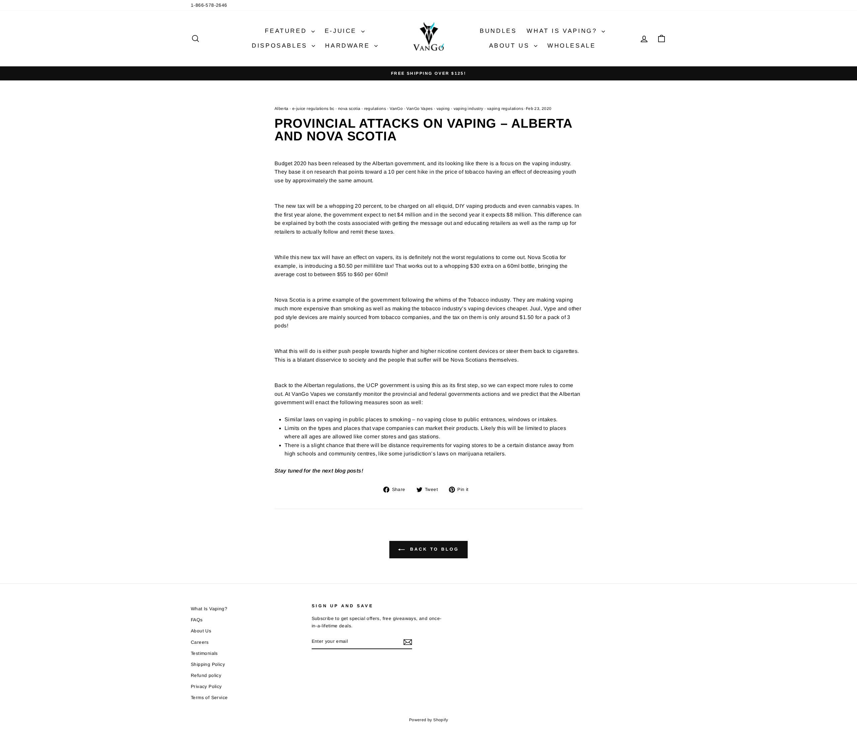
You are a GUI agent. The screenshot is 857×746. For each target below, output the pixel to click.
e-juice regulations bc (313, 108)
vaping (443, 108)
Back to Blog (433, 549)
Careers (200, 642)
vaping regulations (505, 108)
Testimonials (204, 653)
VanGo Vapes (419, 108)
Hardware (348, 45)
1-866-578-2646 (209, 5)
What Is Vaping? (563, 30)
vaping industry (468, 108)
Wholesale (571, 45)
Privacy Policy (206, 686)
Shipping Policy (208, 664)
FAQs (197, 619)
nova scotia (349, 108)
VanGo (396, 108)
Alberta (282, 108)
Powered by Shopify (428, 720)
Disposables (281, 45)
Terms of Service (209, 697)
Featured (287, 30)
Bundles (498, 30)
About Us (510, 45)
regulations (375, 108)
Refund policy (206, 675)
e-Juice (342, 30)
